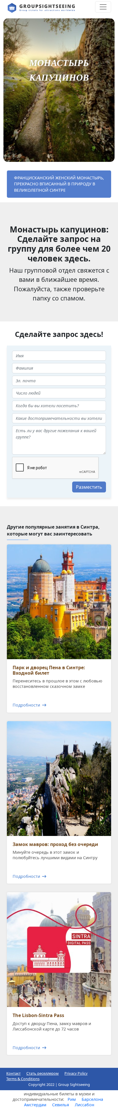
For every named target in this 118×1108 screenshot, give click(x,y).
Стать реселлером (42, 1073)
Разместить (89, 487)
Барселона (92, 1099)
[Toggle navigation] (103, 7)
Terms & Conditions (23, 1078)
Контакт (13, 1073)
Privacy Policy (76, 1073)
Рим (72, 1099)
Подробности (26, 705)
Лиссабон (84, 1104)
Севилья (60, 1104)
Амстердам (35, 1104)
